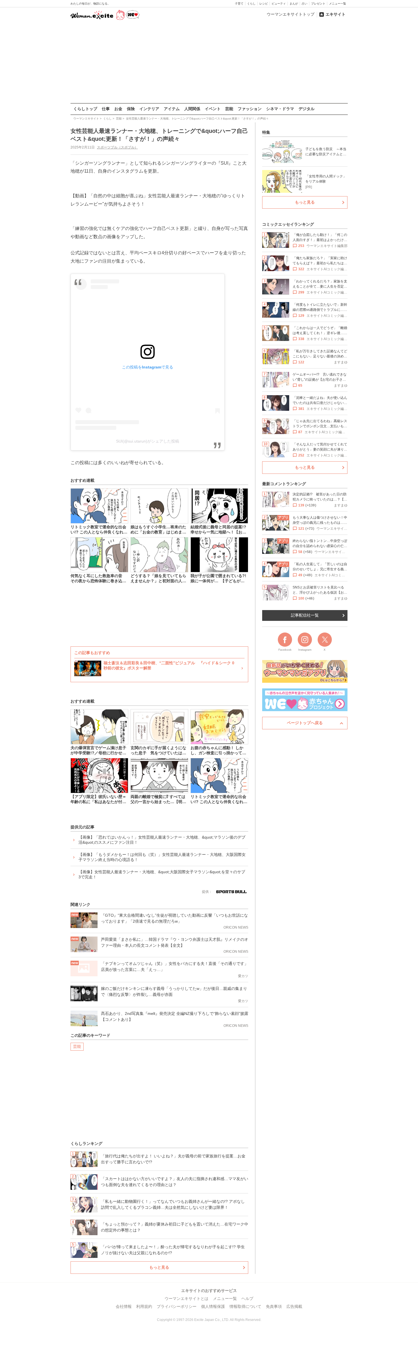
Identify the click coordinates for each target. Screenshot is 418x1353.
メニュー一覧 (337, 3)
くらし (251, 3)
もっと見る (159, 1267)
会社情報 (124, 1306)
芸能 (229, 108)
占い (304, 3)
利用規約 (144, 1306)
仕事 (106, 108)
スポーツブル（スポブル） (117, 147)
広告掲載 (294, 1306)
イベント (213, 108)
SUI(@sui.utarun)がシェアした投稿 (147, 441)
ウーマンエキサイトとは (186, 1298)
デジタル (306, 108)
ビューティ (279, 3)
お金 (118, 108)
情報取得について (245, 1306)
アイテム (172, 108)
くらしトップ (85, 108)
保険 (131, 108)
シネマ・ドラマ (280, 108)
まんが (293, 3)
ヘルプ (247, 1298)
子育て (239, 3)
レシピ (263, 3)
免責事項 (274, 1306)
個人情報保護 (213, 1306)
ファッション (250, 108)
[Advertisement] (209, 62)
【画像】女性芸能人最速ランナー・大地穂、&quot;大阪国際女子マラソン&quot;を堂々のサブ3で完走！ (161, 874)
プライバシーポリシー (176, 1306)
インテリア (149, 108)
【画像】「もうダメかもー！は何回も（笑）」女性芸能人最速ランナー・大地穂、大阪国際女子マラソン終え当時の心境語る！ (162, 857)
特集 (266, 132)
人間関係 (192, 108)
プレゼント (318, 3)
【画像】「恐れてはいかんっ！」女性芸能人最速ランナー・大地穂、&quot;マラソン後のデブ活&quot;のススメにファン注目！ (161, 840)
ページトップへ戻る (305, 723)
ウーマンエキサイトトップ (290, 14)
